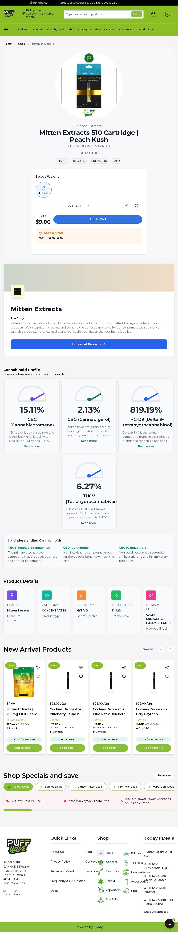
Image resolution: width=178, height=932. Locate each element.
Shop (22, 43)
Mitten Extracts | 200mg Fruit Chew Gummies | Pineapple (23, 712)
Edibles (136, 853)
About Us (57, 852)
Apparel (111, 862)
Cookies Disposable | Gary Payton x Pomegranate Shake (152, 712)
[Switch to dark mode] (167, 14)
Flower (110, 880)
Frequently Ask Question (67, 881)
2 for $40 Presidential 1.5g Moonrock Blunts (156, 866)
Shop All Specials (156, 911)
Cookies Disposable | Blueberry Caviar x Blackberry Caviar (66, 712)
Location (91, 871)
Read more (32, 446)
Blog (88, 852)
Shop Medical (18, 2)
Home (7, 43)
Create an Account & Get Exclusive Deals (67, 2)
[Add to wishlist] (136, 206)
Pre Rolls (112, 899)
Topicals (137, 862)
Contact (91, 861)
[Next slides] (171, 649)
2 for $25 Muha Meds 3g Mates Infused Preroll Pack (158, 878)
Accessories (139, 881)
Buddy (98, 927)
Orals (109, 853)
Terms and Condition (65, 871)
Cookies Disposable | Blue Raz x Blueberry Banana (109, 712)
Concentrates (140, 872)
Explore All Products (86, 344)
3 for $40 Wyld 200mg (155, 890)
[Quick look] (37, 667)
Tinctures (112, 871)
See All (148, 649)
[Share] (127, 206)
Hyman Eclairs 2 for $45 (158, 854)
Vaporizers (113, 890)
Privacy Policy (60, 861)
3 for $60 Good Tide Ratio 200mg (158, 902)
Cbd (134, 891)
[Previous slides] (161, 649)
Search (136, 14)
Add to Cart (98, 219)
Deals (54, 890)
